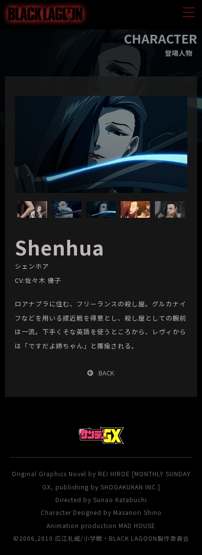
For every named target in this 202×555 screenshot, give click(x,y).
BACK (106, 372)
